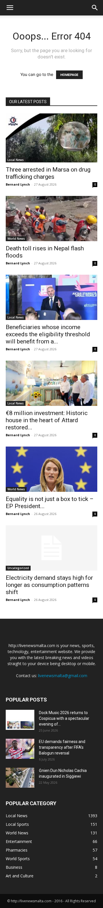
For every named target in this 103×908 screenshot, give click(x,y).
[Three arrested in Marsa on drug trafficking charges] (51, 137)
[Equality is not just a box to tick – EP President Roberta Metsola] (51, 469)
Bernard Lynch (18, 184)
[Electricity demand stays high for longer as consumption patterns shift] (51, 548)
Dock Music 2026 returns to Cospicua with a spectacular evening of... (64, 718)
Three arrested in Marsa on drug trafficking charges (48, 173)
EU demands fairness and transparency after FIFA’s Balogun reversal (62, 747)
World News (16, 239)
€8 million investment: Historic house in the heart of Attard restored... (47, 420)
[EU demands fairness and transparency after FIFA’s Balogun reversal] (20, 749)
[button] (10, 7)
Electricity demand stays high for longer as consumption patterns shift (49, 584)
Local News (15, 160)
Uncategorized (18, 568)
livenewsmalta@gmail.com (62, 675)
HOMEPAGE (69, 75)
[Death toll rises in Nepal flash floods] (51, 218)
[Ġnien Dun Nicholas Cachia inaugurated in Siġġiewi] (20, 778)
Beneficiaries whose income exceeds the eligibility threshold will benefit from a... (48, 334)
